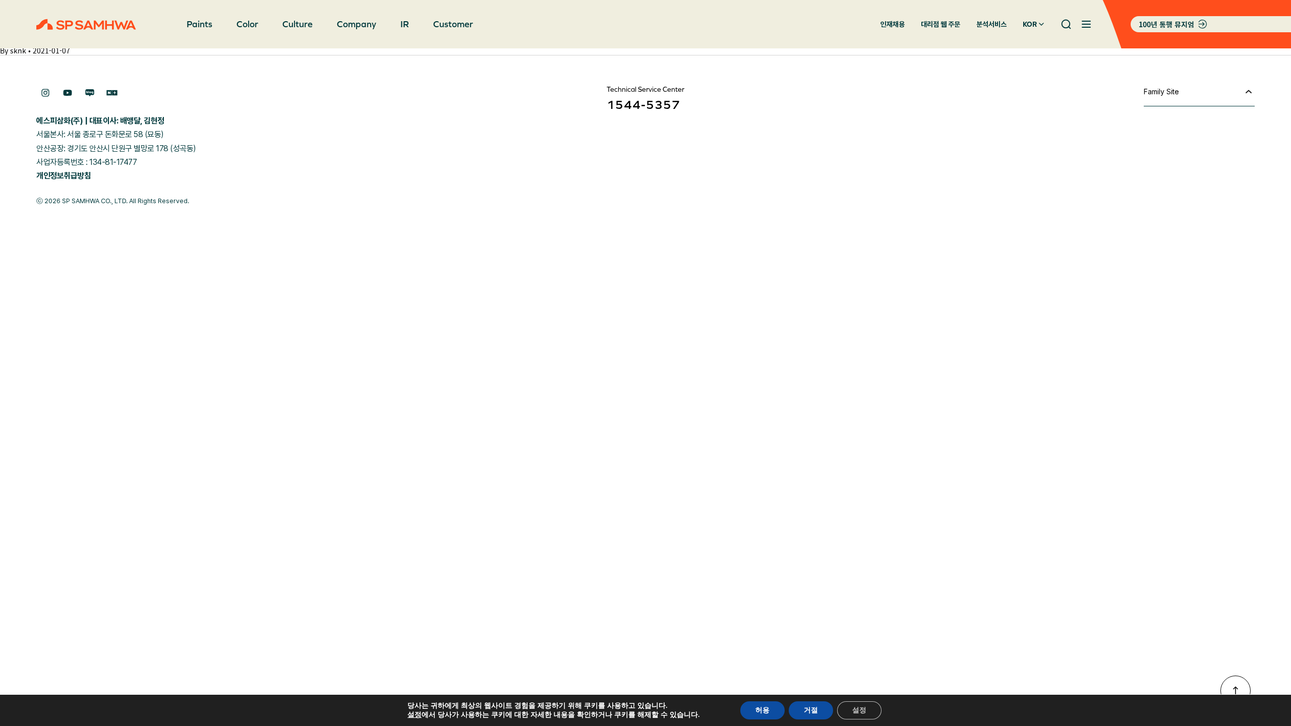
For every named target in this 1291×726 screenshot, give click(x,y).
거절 (811, 710)
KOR (1030, 24)
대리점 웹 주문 (940, 24)
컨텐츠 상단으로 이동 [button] (1235, 691)
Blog (90, 93)
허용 (762, 710)
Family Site (1161, 91)
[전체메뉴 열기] (1086, 24)
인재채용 (893, 24)
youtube (67, 93)
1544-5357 (643, 104)
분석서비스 (991, 24)
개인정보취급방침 (63, 175)
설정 (414, 714)
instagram (45, 93)
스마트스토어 (112, 93)
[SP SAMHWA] (86, 24)
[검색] (1066, 24)
